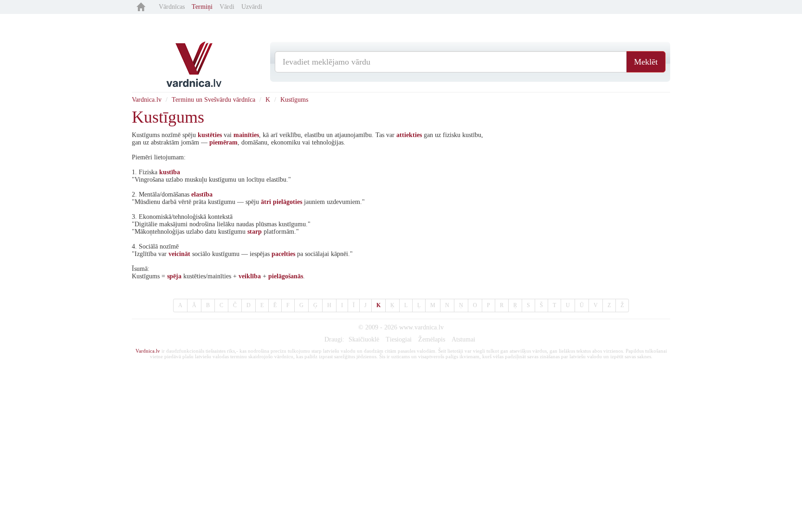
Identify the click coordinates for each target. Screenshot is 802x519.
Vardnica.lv (147, 99)
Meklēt (646, 61)
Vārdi (227, 6)
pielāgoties (287, 201)
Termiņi (202, 6)
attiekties (409, 134)
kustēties (210, 134)
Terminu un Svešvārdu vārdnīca (213, 99)
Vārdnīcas (172, 6)
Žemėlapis (431, 339)
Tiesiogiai (399, 339)
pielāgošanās (285, 276)
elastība (202, 194)
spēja (174, 276)
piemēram (223, 142)
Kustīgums (294, 99)
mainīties (246, 134)
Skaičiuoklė (364, 339)
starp (254, 231)
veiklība (250, 276)
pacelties (283, 253)
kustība (169, 172)
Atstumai (463, 339)
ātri (266, 201)
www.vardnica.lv (421, 327)
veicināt (179, 253)
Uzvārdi (251, 6)
